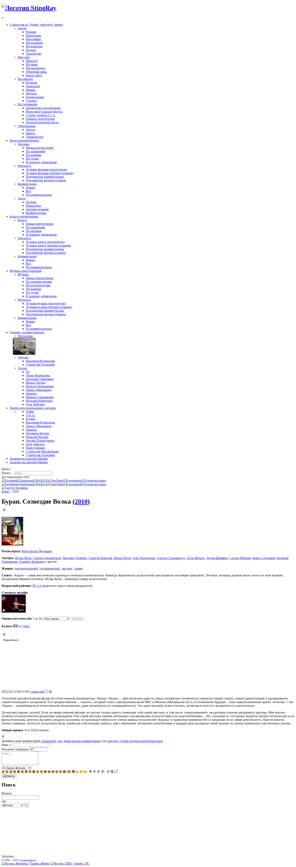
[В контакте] (72, 480)
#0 (50, 691)
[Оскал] (14, 772)
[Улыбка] (3, 772)
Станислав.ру (27, 860)
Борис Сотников (264, 558)
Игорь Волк (23, 558)
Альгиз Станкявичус (171, 558)
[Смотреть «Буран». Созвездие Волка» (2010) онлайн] (14, 611)
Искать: (7, 793)
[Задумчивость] (77, 772)
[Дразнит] (10, 772)
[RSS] (37, 480)
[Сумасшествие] (33, 772)
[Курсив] (94, 772)
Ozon (25, 626)
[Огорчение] (22, 772)
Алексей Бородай (100, 558)
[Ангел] (69, 772)
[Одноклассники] (93, 480)
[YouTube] (55, 480)
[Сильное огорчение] (26, 772)
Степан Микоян (240, 558)
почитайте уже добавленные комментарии (71, 741)
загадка (67, 568)
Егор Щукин (196, 558)
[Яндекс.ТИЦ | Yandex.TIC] (70, 863)
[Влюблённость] (64, 772)
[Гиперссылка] (112, 772)
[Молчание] (41, 772)
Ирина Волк (122, 558)
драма (79, 568)
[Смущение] (56, 772)
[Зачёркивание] (102, 772)
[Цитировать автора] (46, 691)
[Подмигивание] (6, 772)
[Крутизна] (45, 772)
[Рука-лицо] (81, 772)
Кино (5, 491)
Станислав (36, 691)
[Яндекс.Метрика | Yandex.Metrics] (26, 863)
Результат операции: (15, 749)
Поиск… (8, 473)
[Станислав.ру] (29, 7)
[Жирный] (90, 772)
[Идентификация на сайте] (10, 745)
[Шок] (29, 772)
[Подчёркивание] (98, 772)
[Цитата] (116, 772)
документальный (26, 568)
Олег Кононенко (143, 558)
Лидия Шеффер (217, 558)
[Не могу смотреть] (84, 772)
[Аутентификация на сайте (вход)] (15, 488)
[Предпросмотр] (3, 767)
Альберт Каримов (31, 561)
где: (4, 801)
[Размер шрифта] (108, 772)
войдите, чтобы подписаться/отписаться (134, 741)
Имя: (5, 745)
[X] (45, 480)
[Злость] (49, 772)
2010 (81, 501)
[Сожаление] (60, 772)
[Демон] (73, 772)
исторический (50, 568)
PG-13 (37, 585)
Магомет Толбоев (75, 558)
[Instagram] (25, 480)
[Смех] (18, 772)
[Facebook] (9, 480)
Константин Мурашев (37, 551)
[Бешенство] (52, 772)
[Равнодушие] (37, 772)
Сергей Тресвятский (47, 558)
